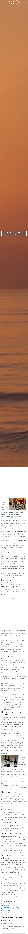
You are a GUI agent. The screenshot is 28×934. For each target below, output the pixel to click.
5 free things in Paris (6, 903)
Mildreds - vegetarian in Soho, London (10, 909)
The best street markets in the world (10, 907)
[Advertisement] (14, 482)
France (22, 520)
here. (19, 894)
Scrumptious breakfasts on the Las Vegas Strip (12, 914)
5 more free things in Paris (7, 910)
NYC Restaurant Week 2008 (8, 905)
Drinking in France (5, 912)
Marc (3, 931)
